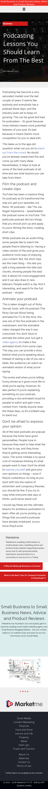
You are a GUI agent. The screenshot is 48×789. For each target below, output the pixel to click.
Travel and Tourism (24, 748)
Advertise (24, 758)
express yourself (15, 469)
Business (7, 23)
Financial (24, 725)
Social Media (24, 718)
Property (24, 737)
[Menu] (24, 9)
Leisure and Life (24, 733)
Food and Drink (24, 729)
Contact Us (24, 762)
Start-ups (24, 745)
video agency (10, 342)
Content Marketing (24, 722)
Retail (24, 741)
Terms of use (24, 765)
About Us (24, 754)
